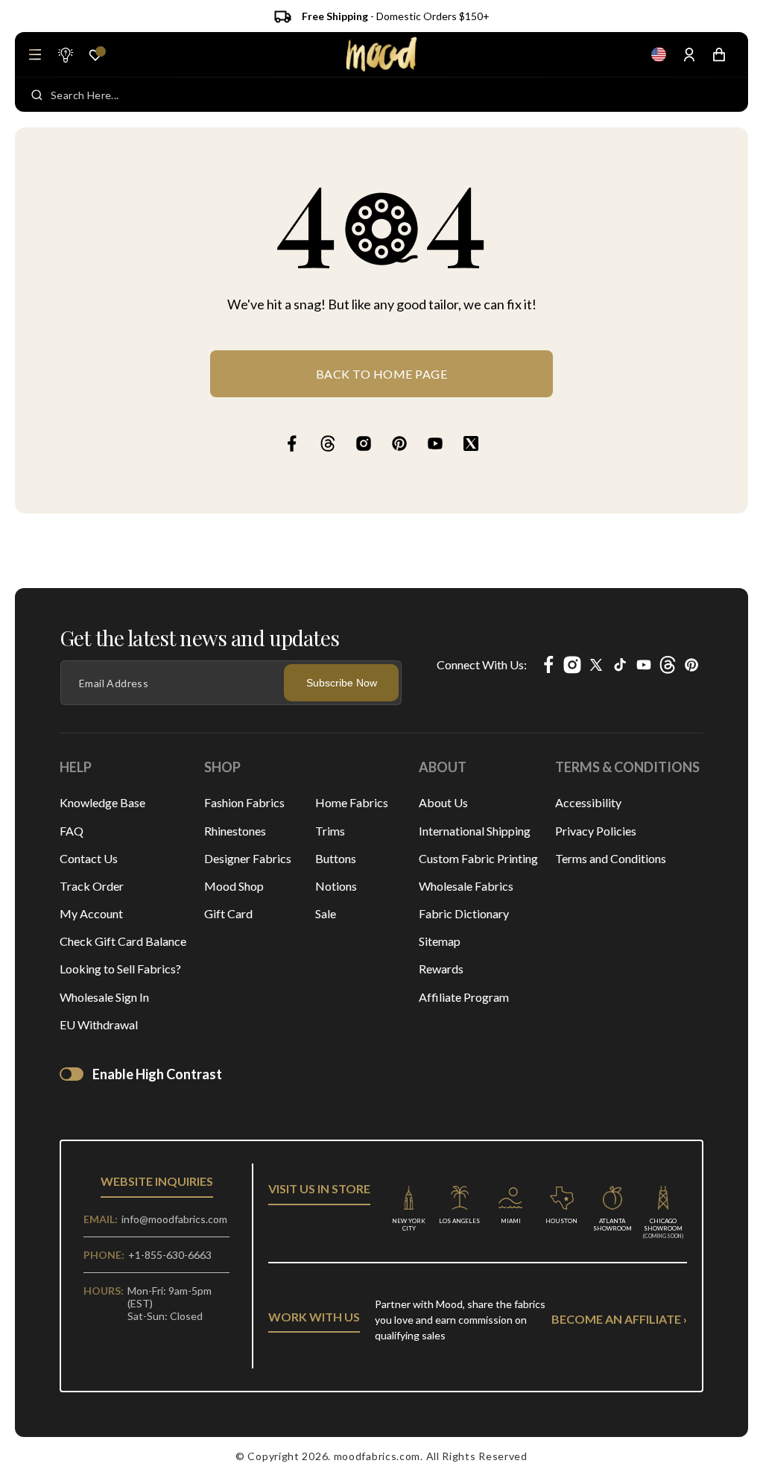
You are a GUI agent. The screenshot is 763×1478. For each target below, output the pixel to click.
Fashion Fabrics (244, 802)
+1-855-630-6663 (170, 1254)
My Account (91, 913)
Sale (325, 913)
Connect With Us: (482, 664)
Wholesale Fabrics (466, 886)
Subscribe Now (341, 683)
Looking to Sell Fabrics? (120, 968)
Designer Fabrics (247, 858)
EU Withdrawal (99, 1024)
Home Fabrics (351, 802)
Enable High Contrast (157, 1074)
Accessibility (588, 802)
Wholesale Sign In (104, 997)
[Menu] (35, 54)
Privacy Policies (595, 831)
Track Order (92, 886)
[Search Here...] (37, 95)
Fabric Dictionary (464, 913)
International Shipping (475, 831)
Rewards (441, 968)
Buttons (335, 858)
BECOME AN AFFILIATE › (619, 1319)
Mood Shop (234, 886)
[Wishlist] (95, 55)
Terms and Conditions (610, 858)
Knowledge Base (102, 802)
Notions (336, 886)
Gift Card (228, 913)
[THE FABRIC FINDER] (65, 54)
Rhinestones (235, 831)
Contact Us (89, 858)
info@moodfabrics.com (174, 1219)
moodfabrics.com (377, 1456)
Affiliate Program (464, 997)
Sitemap (439, 941)
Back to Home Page (382, 374)
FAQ (71, 831)
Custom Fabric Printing (478, 858)
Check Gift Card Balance (123, 941)
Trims (330, 831)
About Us (443, 802)
